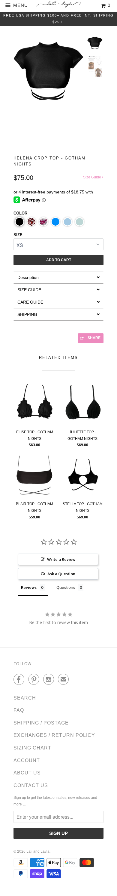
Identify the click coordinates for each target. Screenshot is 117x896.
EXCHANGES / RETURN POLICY (54, 735)
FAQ (19, 710)
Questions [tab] (65, 587)
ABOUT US (27, 772)
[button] (19, 221)
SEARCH (25, 697)
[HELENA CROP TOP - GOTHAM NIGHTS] (49, 70)
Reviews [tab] (29, 587)
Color (20, 213)
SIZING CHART (32, 747)
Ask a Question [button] (61, 573)
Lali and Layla (38, 851)
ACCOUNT (27, 760)
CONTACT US (31, 785)
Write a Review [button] (61, 559)
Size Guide (92, 177)
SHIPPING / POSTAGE (41, 722)
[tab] (59, 277)
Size (18, 235)
